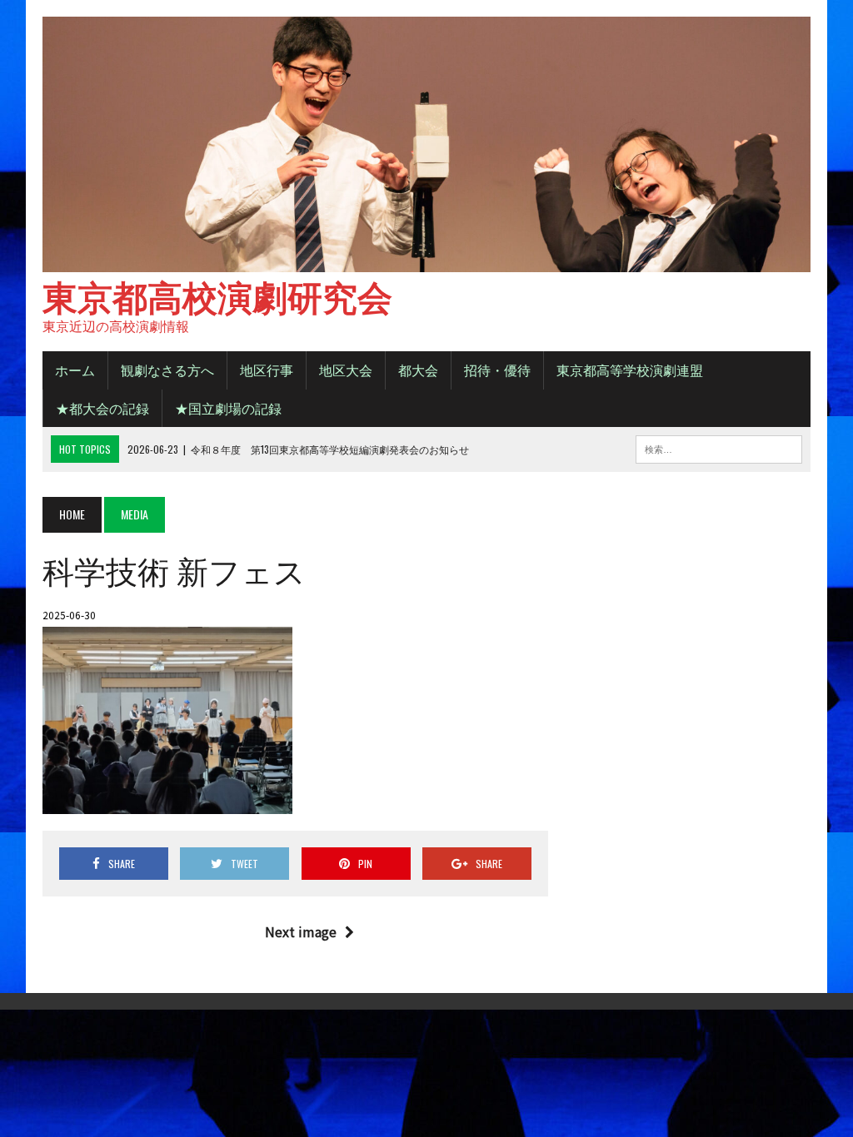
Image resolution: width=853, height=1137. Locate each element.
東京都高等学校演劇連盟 (629, 370)
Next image (301, 931)
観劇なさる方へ (167, 370)
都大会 (418, 370)
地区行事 (266, 370)
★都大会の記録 (102, 408)
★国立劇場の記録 (228, 408)
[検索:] (719, 447)
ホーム (75, 370)
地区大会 (345, 370)
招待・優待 (497, 370)
